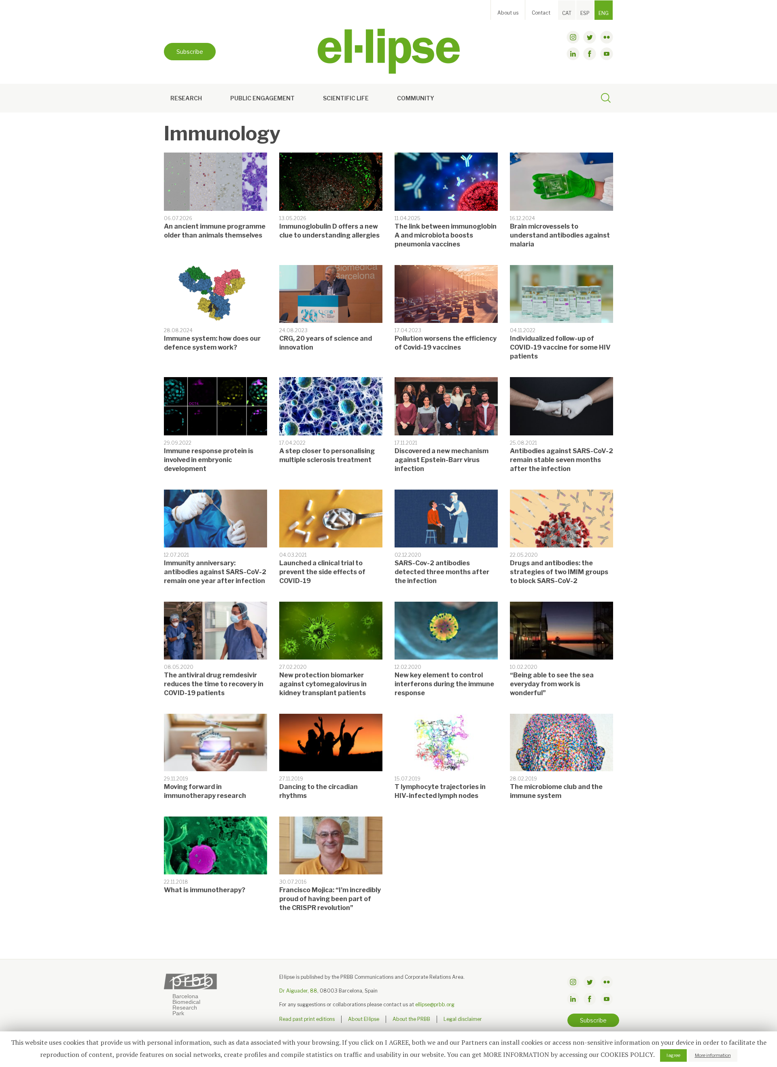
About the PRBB (411, 1019)
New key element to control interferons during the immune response (444, 684)
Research (186, 98)
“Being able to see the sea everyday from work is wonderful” (552, 684)
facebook (589, 53)
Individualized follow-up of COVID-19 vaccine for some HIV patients (560, 347)
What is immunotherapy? (204, 890)
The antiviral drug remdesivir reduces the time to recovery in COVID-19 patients (213, 684)
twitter (589, 37)
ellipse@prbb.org (434, 1004)
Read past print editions (307, 1019)
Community (415, 98)
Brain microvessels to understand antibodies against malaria (560, 235)
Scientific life (346, 98)
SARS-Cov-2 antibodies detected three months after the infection (442, 572)
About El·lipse (363, 1019)
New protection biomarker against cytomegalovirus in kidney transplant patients (323, 684)
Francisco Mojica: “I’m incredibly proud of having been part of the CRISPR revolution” (330, 899)
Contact (541, 13)
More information (713, 1055)
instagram (573, 37)
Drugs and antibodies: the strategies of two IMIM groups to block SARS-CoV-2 (559, 572)
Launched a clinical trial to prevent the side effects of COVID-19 (322, 572)
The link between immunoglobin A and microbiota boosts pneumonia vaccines (446, 235)
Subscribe (189, 51)
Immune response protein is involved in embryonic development (208, 460)
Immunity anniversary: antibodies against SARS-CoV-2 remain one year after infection (215, 572)
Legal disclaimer (463, 1019)
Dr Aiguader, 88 (298, 991)
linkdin (573, 53)
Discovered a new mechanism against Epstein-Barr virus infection (441, 460)
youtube (606, 53)
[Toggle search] (606, 99)
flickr (606, 37)
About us (507, 13)
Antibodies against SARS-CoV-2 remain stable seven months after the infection (561, 460)
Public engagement (262, 98)
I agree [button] (673, 1055)
